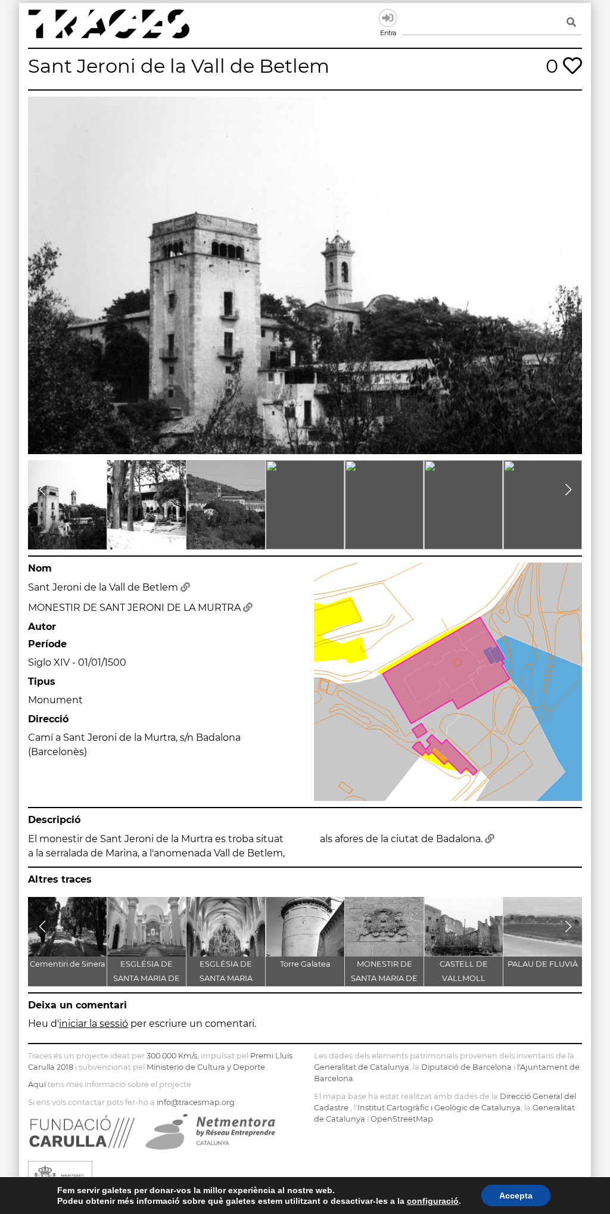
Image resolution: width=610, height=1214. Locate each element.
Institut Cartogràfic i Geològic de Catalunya (439, 1107)
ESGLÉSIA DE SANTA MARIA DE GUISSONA (146, 978)
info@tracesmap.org (196, 1102)
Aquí (37, 1084)
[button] (42, 490)
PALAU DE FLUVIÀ (543, 964)
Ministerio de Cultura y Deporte (206, 1067)
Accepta (516, 1195)
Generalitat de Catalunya (361, 1067)
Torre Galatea (305, 964)
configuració (433, 1201)
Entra (388, 18)
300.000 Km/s (172, 1055)
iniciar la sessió (93, 1023)
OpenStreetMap (402, 1118)
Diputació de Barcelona (466, 1067)
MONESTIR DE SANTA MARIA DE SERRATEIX (384, 978)
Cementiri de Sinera (67, 964)
